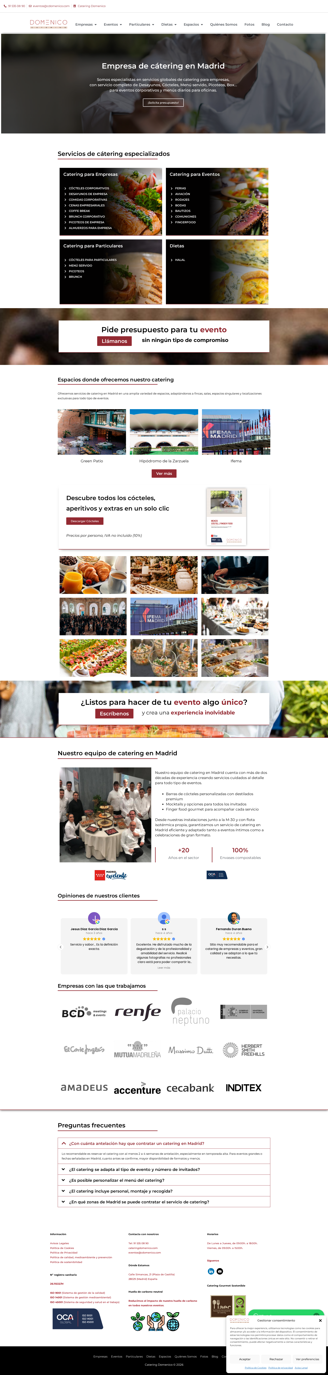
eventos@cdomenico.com (145, 1252)
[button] (320, 1320)
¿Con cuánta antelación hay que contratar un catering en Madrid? (136, 1143)
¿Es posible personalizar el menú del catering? (116, 1180)
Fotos (249, 24)
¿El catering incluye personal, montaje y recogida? (121, 1191)
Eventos (111, 24)
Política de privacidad (280, 1367)
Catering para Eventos (195, 174)
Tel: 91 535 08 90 (139, 1243)
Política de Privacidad (63, 1252)
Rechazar (276, 1359)
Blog (266, 24)
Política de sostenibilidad (66, 1262)
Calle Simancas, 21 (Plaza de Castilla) (152, 1274)
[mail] (220, 1270)
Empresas (84, 24)
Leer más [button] (94, 968)
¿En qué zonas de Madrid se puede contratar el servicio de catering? (139, 1202)
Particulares (139, 24)
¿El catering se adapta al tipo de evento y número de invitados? (134, 1169)
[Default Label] (211, 1270)
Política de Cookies (255, 1367)
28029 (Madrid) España (143, 1278)
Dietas (167, 24)
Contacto (285, 24)
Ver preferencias (307, 1359)
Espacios (191, 24)
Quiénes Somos (223, 24)
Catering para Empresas (90, 174)
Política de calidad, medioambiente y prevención (81, 1257)
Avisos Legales (59, 1243)
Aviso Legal (301, 1367)
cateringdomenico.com (143, 1247)
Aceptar (245, 1359)
